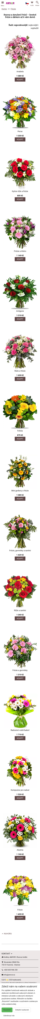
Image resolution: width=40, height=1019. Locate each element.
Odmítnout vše (8, 1016)
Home (4, 9)
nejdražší (34, 28)
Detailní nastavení (22, 1010)
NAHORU (8, 933)
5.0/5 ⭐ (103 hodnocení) (11, 980)
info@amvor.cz (9, 975)
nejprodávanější (20, 25)
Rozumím (7, 1010)
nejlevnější (33, 25)
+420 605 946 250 (10, 970)
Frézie (13, 9)
